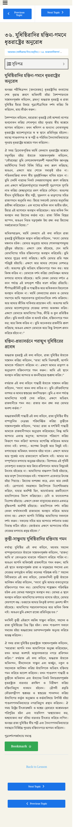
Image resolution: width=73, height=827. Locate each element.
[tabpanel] (36, 405)
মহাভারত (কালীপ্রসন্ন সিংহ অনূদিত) (23, 52)
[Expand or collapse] (63, 64)
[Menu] (5, 3)
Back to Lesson (36, 767)
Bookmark (19, 746)
